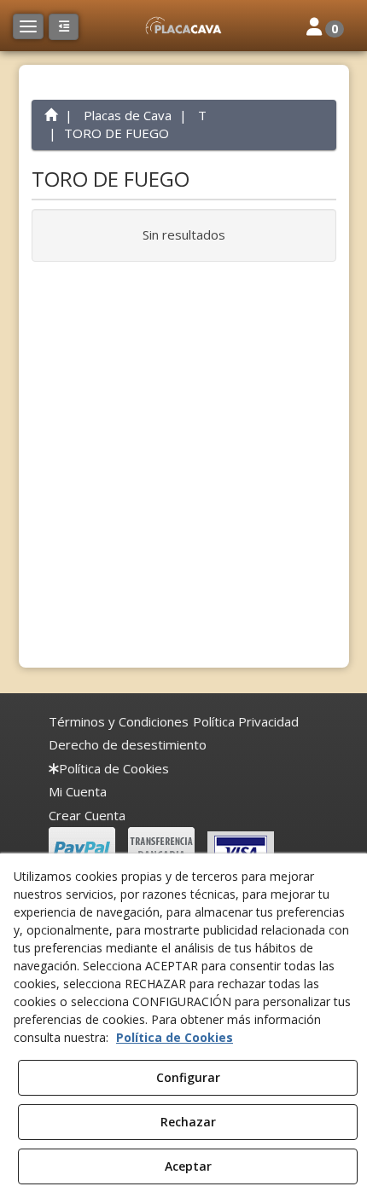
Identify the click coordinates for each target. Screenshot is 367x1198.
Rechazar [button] (188, 1122)
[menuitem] (119, 721)
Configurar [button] (188, 1077)
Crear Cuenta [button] (87, 815)
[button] (183, 26)
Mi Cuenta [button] (78, 791)
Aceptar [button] (188, 1166)
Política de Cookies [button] (174, 1037)
